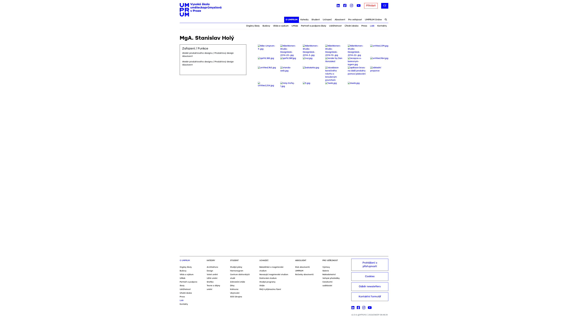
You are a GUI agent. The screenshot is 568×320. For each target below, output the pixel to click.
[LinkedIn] (338, 6)
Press (364, 26)
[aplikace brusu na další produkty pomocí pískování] (357, 71)
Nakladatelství (329, 274)
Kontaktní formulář (370, 297)
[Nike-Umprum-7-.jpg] (267, 48)
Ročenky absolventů (304, 274)
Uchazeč (327, 20)
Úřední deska (351, 26)
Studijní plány (236, 267)
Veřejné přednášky (331, 278)
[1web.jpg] (331, 83)
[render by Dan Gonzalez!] (334, 60)
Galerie (325, 271)
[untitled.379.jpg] (379, 46)
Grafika (210, 282)
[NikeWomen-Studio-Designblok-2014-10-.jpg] (334, 51)
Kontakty (382, 26)
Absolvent (340, 20)
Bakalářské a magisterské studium (271, 269)
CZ (384, 6)
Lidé (372, 26)
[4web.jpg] (354, 83)
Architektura (212, 267)
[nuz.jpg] (307, 58)
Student (316, 20)
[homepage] (200, 10)
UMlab (295, 26)
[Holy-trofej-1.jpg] (289, 85)
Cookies (370, 276)
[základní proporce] (379, 69)
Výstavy (326, 267)
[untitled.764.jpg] (379, 58)
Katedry (304, 20)
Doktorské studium (268, 278)
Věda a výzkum (281, 26)
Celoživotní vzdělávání (327, 284)
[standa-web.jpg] (289, 69)
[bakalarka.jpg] (311, 68)
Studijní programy (267, 282)
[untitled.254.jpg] (267, 84)
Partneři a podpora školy (313, 26)
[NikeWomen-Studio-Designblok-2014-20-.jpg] (289, 51)
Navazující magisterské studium (273, 274)
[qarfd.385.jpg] (266, 58)
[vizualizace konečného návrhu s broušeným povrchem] (334, 74)
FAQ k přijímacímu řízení (270, 289)
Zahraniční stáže (237, 282)
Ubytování (234, 293)
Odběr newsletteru (370, 286)
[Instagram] (351, 6)
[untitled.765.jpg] (267, 68)
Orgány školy (253, 26)
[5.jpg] (306, 83)
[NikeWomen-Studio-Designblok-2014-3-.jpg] (312, 51)
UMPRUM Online (373, 20)
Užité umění (212, 278)
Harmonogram (236, 271)
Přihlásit (371, 6)
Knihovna (234, 289)
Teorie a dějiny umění (213, 287)
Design (210, 271)
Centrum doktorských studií (240, 276)
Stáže (262, 286)
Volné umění (212, 274)
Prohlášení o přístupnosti (370, 265)
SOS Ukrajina (236, 297)
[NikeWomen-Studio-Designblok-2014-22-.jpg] (357, 51)
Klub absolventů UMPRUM (302, 269)
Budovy (266, 26)
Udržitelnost (335, 26)
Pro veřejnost (355, 20)
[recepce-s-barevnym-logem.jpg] (357, 61)
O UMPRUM (291, 20)
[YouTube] (359, 6)
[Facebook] (344, 6)
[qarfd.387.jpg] (288, 58)
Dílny (232, 286)
